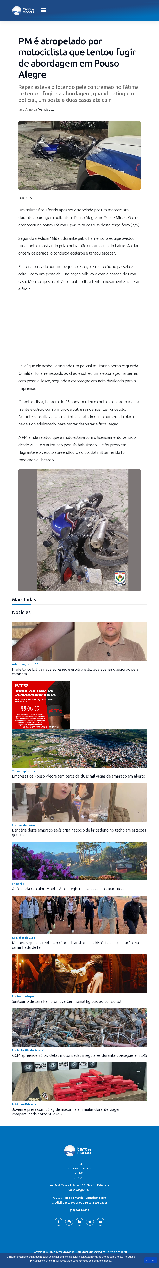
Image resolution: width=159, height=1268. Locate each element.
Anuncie (79, 1173)
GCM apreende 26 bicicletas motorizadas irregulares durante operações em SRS (79, 1055)
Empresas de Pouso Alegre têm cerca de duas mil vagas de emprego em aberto (78, 776)
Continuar (150, 1260)
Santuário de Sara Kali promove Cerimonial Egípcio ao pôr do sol (66, 1001)
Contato (80, 1177)
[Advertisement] (79, 329)
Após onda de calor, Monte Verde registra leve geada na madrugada (70, 888)
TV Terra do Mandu (80, 1168)
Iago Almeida (27, 109)
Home (79, 1163)
